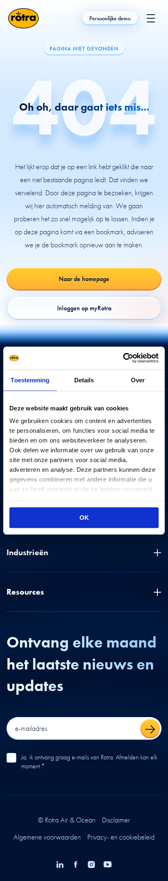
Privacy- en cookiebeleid (121, 837)
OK (84, 517)
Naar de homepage (84, 279)
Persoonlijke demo (109, 18)
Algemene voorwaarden (47, 837)
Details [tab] (84, 380)
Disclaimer (116, 820)
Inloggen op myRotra (84, 308)
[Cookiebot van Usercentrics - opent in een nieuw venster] (123, 358)
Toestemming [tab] (30, 380)
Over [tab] (138, 380)
